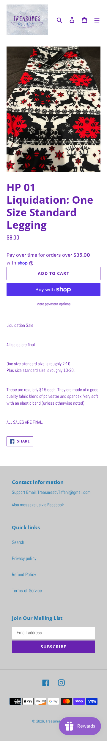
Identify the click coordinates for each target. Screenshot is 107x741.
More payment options (53, 304)
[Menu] (97, 19)
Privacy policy (24, 558)
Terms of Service (27, 590)
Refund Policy (24, 574)
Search (18, 542)
